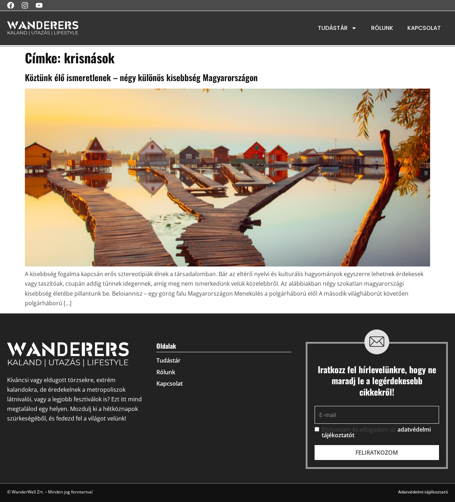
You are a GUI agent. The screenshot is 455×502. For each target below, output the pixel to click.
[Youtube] (39, 5)
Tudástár (333, 28)
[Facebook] (10, 5)
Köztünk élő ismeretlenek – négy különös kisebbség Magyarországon (141, 77)
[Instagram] (24, 5)
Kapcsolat (424, 28)
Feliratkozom (376, 452)
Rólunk (382, 28)
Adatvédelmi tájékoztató (423, 492)
